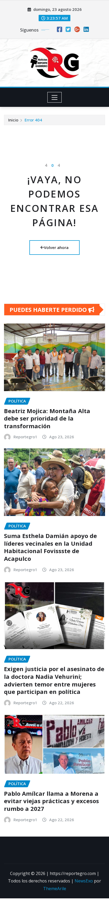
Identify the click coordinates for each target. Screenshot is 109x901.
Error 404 (33, 120)
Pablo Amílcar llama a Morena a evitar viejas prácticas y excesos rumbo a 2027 (51, 800)
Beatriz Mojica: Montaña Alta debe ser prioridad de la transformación (47, 418)
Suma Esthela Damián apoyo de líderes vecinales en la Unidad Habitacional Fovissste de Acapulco (50, 547)
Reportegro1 (25, 436)
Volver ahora (56, 247)
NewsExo (84, 881)
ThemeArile (54, 888)
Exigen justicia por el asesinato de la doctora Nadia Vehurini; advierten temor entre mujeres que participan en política (54, 680)
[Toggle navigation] (54, 97)
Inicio (13, 120)
